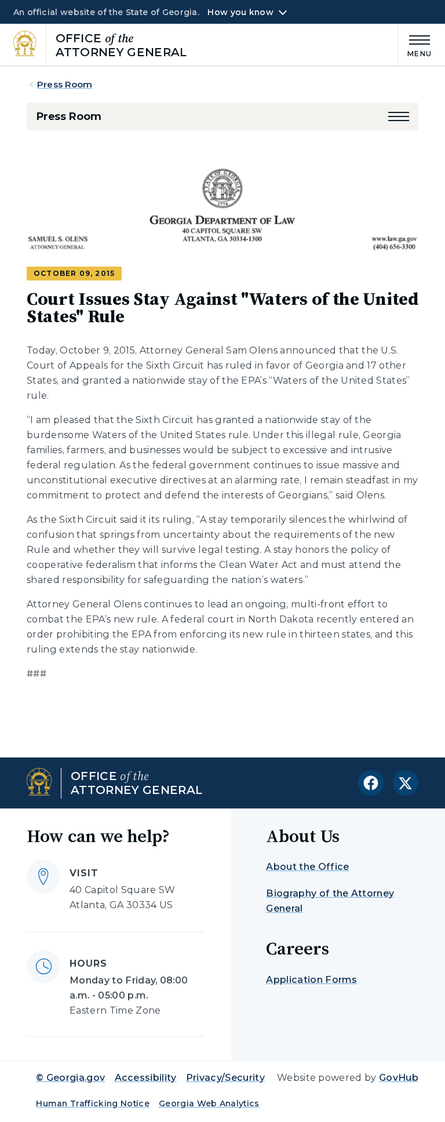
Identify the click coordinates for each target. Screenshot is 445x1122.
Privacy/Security (225, 1077)
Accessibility (146, 1077)
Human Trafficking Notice (92, 1103)
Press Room (65, 84)
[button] (398, 116)
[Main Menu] (415, 44)
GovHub (398, 1077)
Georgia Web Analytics (209, 1103)
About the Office (307, 866)
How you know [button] (240, 12)
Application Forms (311, 979)
